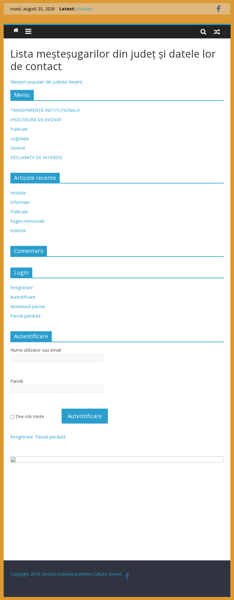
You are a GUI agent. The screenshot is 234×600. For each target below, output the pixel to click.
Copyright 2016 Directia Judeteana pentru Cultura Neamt (66, 574)
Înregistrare (21, 287)
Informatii (20, 202)
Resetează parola (27, 306)
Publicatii (19, 129)
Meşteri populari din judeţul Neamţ (46, 82)
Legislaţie (19, 138)
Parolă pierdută (25, 316)
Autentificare (22, 297)
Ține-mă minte (30, 416)
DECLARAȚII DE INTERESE (36, 157)
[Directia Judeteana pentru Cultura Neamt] (16, 30)
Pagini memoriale (27, 221)
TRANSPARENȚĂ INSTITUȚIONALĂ (45, 110)
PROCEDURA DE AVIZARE (36, 119)
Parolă (16, 381)
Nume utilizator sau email (35, 350)
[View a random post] (217, 31)
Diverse (17, 148)
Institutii (84, 9)
